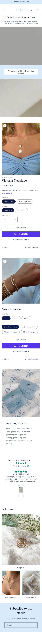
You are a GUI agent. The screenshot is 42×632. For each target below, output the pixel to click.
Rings (19, 568)
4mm (26, 318)
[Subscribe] (34, 625)
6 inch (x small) (10, 327)
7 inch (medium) (10, 332)
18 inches (8, 210)
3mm (16, 318)
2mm (6, 318)
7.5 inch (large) (29, 332)
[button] (4, 10)
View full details (31, 247)
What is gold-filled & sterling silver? (21, 72)
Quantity (5, 215)
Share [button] (6, 247)
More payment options (21, 239)
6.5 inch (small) (29, 327)
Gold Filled (8, 201)
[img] (21, 462)
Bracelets (30, 598)
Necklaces (9, 598)
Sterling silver (25, 201)
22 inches (21, 210)
